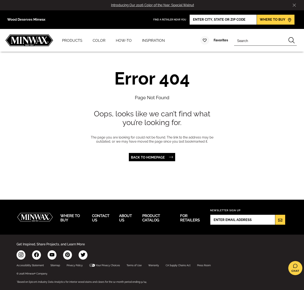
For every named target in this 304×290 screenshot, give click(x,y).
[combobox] (260, 40)
